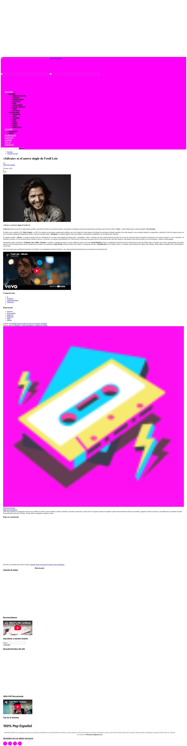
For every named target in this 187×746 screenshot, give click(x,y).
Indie (14, 103)
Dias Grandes (11, 313)
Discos (11, 133)
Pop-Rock (16, 111)
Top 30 (8, 142)
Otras (14, 109)
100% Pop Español (9, 165)
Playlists (9, 138)
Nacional (12, 94)
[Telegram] (20, 744)
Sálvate (9, 320)
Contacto (9, 145)
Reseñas (9, 129)
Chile (14, 116)
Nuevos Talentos (18, 107)
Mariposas (10, 317)
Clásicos (15, 98)
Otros (14, 125)
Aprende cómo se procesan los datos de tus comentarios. (47, 564)
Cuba (14, 120)
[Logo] (25, 74)
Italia (14, 122)
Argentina (16, 114)
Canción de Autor (19, 96)
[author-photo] (93, 506)
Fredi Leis (10, 315)
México (15, 123)
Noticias (9, 92)
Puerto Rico (17, 127)
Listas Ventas (17, 105)
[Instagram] (15, 744)
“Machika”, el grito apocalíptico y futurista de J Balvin (30, 325)
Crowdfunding (18, 99)
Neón (8, 318)
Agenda (8, 140)
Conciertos (13, 131)
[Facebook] (5, 744)
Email (5, 643)
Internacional (14, 112)
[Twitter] (10, 744)
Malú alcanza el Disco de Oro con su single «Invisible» (30, 323)
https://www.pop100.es (10, 510)
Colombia (16, 118)
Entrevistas (10, 135)
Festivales (16, 101)
